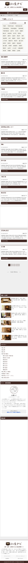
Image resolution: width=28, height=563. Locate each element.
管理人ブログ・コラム (8, 375)
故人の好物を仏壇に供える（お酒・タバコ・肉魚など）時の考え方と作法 (19, 337)
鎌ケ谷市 (21, 40)
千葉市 (4, 26)
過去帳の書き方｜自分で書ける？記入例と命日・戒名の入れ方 (19, 300)
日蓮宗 (5, 367)
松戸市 (14, 33)
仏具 (4, 351)
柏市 (10, 38)
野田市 (19, 33)
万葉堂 (3, 89)
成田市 (9, 35)
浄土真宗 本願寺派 (8, 355)
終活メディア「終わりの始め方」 (14, 412)
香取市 (4, 48)
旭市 (23, 35)
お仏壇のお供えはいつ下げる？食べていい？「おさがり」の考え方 (19, 307)
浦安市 (13, 43)
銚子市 (12, 31)
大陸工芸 (3, 176)
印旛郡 (9, 50)
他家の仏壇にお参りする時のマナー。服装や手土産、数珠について (19, 315)
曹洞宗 (5, 361)
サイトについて (7, 556)
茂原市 (4, 35)
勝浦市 (13, 38)
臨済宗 (5, 369)
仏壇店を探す (6, 377)
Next (18, 265)
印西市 (10, 45)
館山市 (4, 33)
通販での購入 (6, 373)
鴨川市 (15, 40)
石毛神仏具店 (5, 230)
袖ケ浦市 (5, 45)
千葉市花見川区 (18, 26)
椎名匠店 (3, 193)
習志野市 (5, 38)
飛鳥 (2, 144)
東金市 (18, 35)
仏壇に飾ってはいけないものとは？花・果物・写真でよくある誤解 (19, 329)
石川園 (3, 246)
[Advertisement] (14, 113)
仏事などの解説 (6, 371)
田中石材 (3, 160)
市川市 (16, 31)
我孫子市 (11, 40)
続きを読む (5, 67)
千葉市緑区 (20, 28)
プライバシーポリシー (20, 556)
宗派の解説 (5, 353)
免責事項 (7, 558)
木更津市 (10, 33)
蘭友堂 (3, 73)
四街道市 (19, 43)
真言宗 (5, 359)
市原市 (18, 38)
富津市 (9, 43)
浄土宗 (5, 363)
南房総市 (15, 45)
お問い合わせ (20, 558)
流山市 (23, 38)
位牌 (4, 349)
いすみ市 (14, 48)
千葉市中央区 (11, 26)
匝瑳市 (20, 45)
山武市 (9, 48)
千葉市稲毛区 (6, 28)
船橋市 (21, 31)
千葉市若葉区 (14, 28)
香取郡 (13, 50)
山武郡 (18, 50)
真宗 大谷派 (7, 357)
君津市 (4, 43)
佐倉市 (13, 35)
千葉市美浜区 (6, 31)
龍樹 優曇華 (4, 57)
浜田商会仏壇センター (7, 127)
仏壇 (4, 347)
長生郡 (4, 50)
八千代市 (5, 40)
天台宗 (5, 365)
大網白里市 (20, 48)
